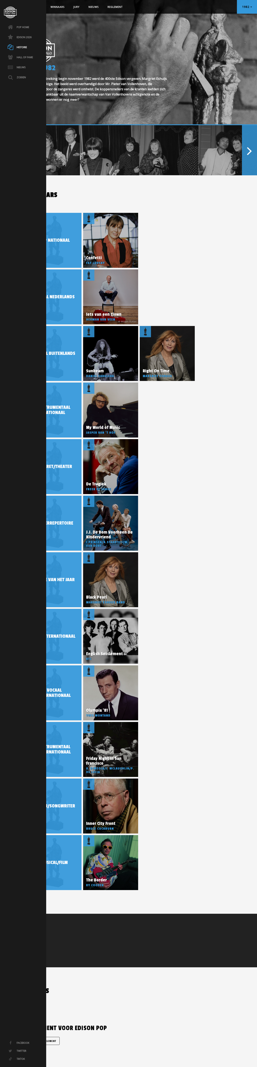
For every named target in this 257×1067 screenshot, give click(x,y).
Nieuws (94, 7)
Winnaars (57, 7)
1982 (246, 7)
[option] (50, 150)
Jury (76, 7)
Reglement (115, 7)
